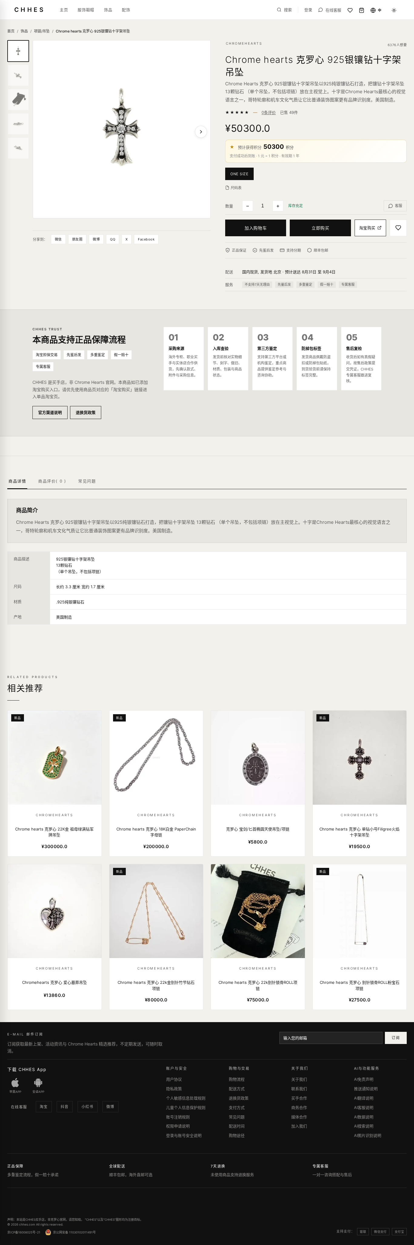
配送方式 (237, 1088)
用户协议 (174, 1079)
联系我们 (299, 1088)
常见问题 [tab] (87, 481)
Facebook (146, 239)
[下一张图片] (201, 132)
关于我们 (299, 1079)
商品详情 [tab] (17, 481)
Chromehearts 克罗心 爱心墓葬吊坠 (54, 982)
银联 (363, 1231)
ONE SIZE (239, 174)
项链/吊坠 (42, 31)
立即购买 (320, 227)
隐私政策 (174, 1088)
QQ (112, 239)
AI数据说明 (363, 1116)
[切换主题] (394, 10)
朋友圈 (77, 239)
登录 (308, 10)
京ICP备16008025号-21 (23, 1232)
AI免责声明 (363, 1079)
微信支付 (380, 1231)
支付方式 (237, 1107)
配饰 (126, 9)
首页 (11, 31)
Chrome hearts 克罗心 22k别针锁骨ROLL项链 (258, 985)
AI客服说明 (363, 1107)
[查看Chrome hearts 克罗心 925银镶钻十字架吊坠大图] (121, 129)
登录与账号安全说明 (184, 1135)
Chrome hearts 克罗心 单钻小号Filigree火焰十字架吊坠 (359, 832)
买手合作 (299, 1098)
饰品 (108, 9)
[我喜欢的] (350, 10)
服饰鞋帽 (86, 9)
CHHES (29, 9)
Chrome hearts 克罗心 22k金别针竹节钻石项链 (156, 985)
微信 (58, 239)
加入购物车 (256, 227)
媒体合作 (299, 1116)
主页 (64, 9)
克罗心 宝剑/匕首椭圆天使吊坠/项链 (257, 829)
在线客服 (19, 1107)
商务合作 (299, 1107)
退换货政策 (85, 412)
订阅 (396, 1037)
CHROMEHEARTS (244, 43)
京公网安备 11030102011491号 (74, 1232)
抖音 (65, 1106)
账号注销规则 (178, 1116)
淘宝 (44, 1106)
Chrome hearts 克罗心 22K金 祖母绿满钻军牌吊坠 (54, 832)
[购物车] (361, 10)
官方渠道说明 (50, 412)
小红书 (88, 1106)
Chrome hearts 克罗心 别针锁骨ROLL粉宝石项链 (359, 985)
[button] (240, 173)
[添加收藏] (398, 228)
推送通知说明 (366, 1088)
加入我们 (299, 1126)
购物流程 (237, 1079)
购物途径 (237, 1135)
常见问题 (237, 1116)
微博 (96, 239)
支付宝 (399, 1231)
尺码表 (236, 188)
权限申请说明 (178, 1126)
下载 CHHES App (27, 1069)
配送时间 (237, 1126)
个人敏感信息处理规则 (185, 1098)
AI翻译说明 (363, 1098)
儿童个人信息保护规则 (185, 1107)
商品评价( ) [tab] (52, 481)
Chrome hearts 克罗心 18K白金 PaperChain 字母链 (156, 832)
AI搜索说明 (363, 1126)
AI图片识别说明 (367, 1135)
